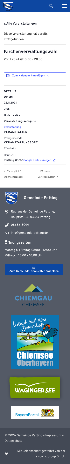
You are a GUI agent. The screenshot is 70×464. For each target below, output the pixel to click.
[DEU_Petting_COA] (8, 6)
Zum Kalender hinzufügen (28, 75)
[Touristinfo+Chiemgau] (35, 295)
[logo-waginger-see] (35, 388)
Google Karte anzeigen (37, 160)
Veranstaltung (12, 127)
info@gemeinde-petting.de (29, 233)
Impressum (53, 435)
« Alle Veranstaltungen (20, 24)
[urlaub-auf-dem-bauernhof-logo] (35, 342)
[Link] (35, 453)
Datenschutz (13, 441)
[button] (51, 6)
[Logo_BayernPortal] (35, 412)
